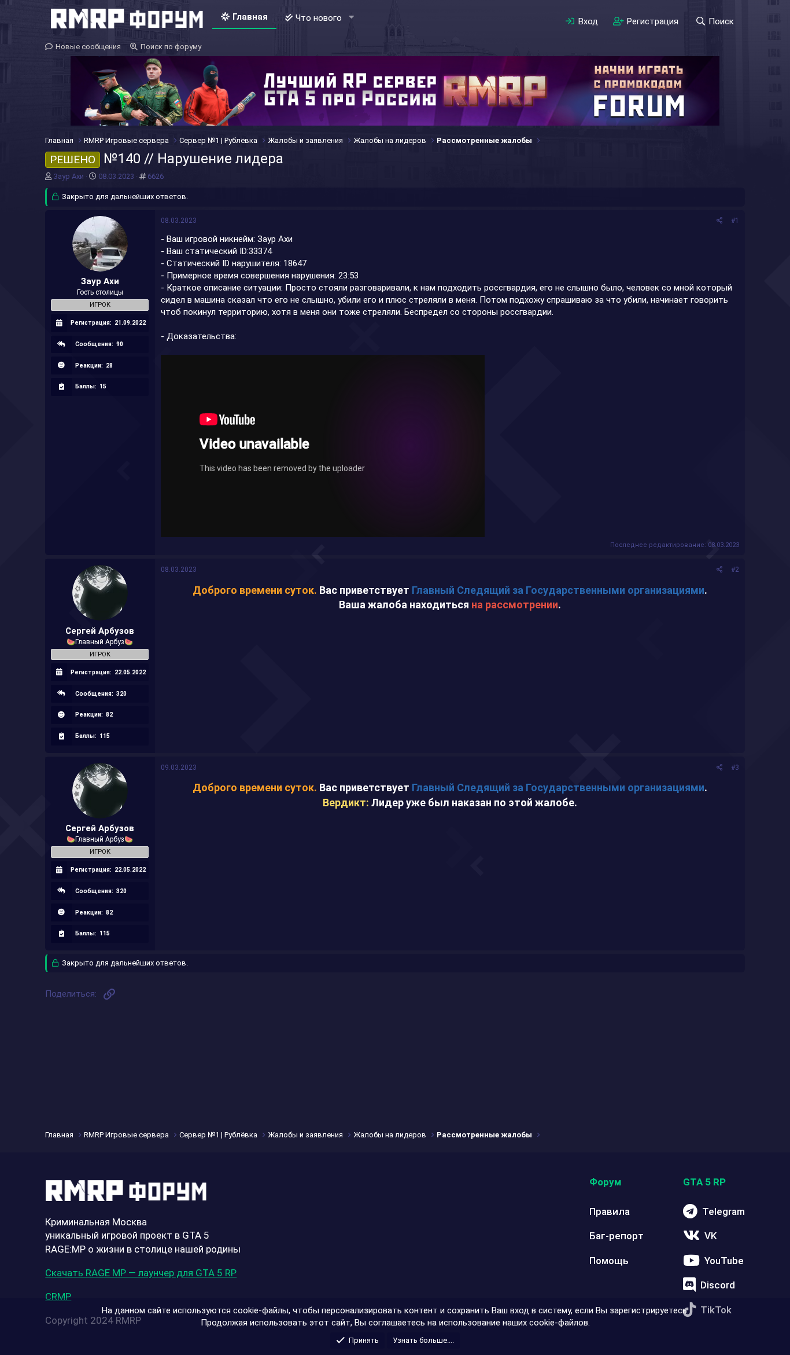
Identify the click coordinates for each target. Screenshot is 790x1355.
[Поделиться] (720, 220)
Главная (250, 17)
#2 (735, 569)
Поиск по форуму (171, 46)
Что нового (319, 18)
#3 (735, 767)
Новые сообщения (88, 46)
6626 (155, 176)
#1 (735, 220)
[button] (351, 17)
